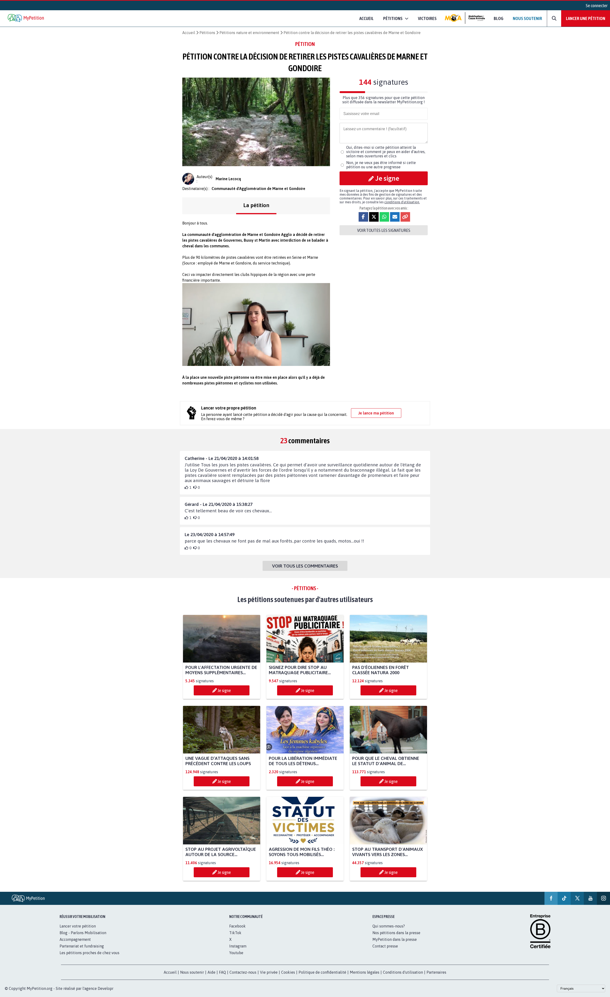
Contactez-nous (242, 972)
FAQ (222, 972)
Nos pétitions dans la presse (396, 933)
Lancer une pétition (585, 18)
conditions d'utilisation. (402, 202)
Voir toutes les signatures (383, 230)
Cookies (288, 972)
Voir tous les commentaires (305, 565)
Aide (211, 972)
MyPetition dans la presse (394, 939)
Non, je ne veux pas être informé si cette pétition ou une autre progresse (381, 164)
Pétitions (207, 32)
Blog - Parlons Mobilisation (83, 933)
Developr (105, 988)
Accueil (366, 18)
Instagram (237, 946)
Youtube (236, 953)
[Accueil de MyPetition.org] (26, 18)
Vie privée (269, 972)
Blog (498, 18)
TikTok (235, 933)
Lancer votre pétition (78, 926)
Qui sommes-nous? (388, 926)
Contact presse (385, 946)
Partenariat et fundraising (82, 946)
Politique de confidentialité (322, 972)
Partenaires (436, 972)
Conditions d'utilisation (403, 972)
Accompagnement (75, 939)
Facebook (237, 926)
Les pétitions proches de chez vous (89, 953)
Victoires (427, 18)
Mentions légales (364, 972)
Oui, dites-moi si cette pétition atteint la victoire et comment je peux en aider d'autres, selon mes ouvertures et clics (385, 151)
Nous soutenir (527, 18)
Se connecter (597, 5)
